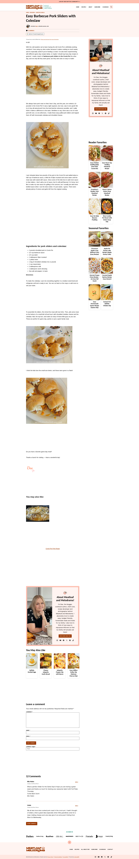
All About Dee (85, 849)
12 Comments (31, 30)
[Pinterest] (70, 640)
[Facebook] (63, 640)
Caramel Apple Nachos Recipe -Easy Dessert (107, 277)
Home (77, 7)
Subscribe (97, 7)
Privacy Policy (50, 856)
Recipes (84, 7)
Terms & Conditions (58, 856)
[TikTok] (73, 640)
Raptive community (73, 1)
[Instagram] (57, 640)
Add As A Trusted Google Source (36, 34)
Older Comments (31, 823)
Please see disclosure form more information (50, 39)
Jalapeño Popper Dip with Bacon (59, 672)
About (90, 7)
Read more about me (65, 636)
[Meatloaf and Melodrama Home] (39, 7)
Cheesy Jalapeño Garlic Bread (46, 672)
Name (28, 730)
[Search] (111, 7)
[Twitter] (66, 640)
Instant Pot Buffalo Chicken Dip (107, 304)
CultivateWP (76, 856)
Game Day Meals (40, 12)
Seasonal (32, 12)
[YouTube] (60, 640)
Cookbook (106, 7)
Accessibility (65, 856)
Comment (29, 711)
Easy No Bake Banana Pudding (94, 218)
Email (28, 736)
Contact (110, 849)
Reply (76, 782)
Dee (37, 26)
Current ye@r (31, 746)
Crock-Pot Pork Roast (53, 548)
